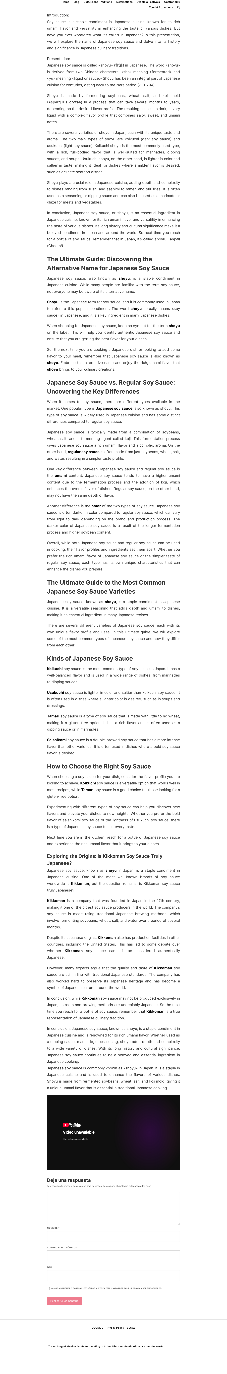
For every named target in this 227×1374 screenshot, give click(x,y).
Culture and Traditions (97, 1)
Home (65, 1)
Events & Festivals (148, 1)
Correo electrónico (62, 1247)
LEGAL (131, 1327)
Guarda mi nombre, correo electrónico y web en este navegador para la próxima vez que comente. (106, 1288)
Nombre (53, 1228)
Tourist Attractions (161, 7)
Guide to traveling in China (94, 1346)
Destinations (124, 1)
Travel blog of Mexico (62, 1346)
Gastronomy (172, 1)
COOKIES (98, 1327)
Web (50, 1267)
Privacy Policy (115, 1327)
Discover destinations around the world (138, 1346)
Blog (76, 1)
